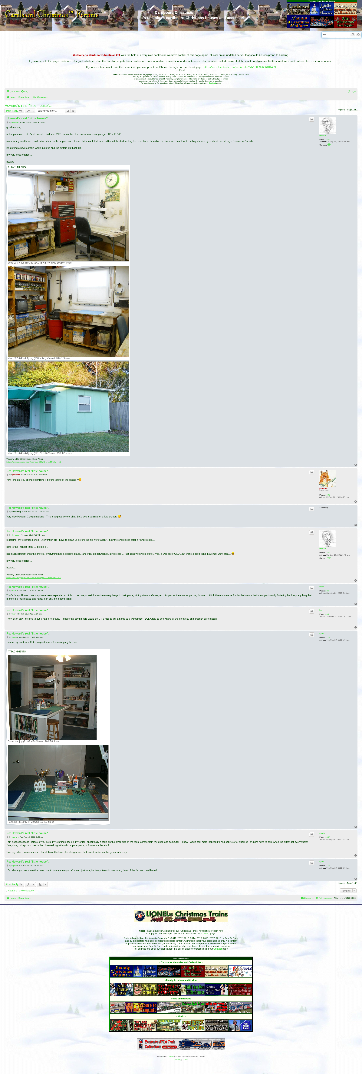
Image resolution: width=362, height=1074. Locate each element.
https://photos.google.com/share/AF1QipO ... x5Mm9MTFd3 (33, 462)
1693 (327, 495)
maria (322, 833)
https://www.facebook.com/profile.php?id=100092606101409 (240, 67)
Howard (322, 135)
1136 (327, 638)
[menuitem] (24, 91)
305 (327, 614)
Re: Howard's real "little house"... (28, 471)
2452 (327, 837)
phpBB (171, 1056)
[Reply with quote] (311, 119)
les (320, 610)
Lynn (321, 633)
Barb (321, 587)
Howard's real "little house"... (28, 105)
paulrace (323, 488)
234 (327, 591)
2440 (327, 139)
